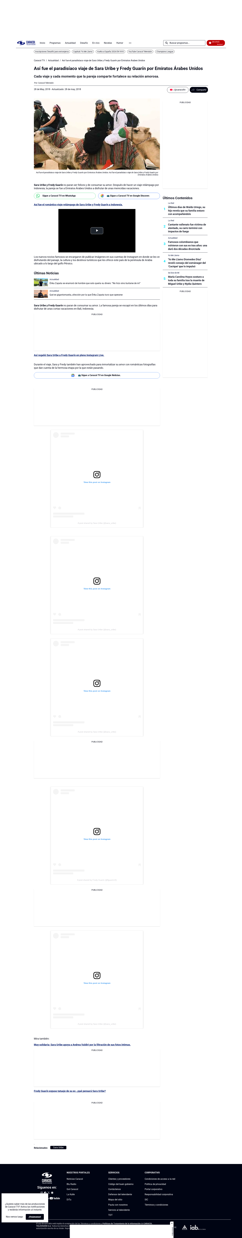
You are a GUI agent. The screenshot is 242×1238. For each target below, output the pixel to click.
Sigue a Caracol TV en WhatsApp (59, 195)
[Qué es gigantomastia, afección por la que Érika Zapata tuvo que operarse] (41, 294)
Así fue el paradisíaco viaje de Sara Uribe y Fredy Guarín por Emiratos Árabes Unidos (103, 60)
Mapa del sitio (115, 1199)
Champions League (164, 51)
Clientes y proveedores (119, 1179)
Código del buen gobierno (120, 1184)
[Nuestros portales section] (90, 1172)
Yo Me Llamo (173, 255)
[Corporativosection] (174, 1172)
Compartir (201, 89)
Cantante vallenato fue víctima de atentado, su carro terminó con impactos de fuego (187, 228)
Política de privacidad (155, 1184)
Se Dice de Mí (173, 273)
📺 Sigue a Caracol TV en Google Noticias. (99, 375)
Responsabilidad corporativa (159, 1194)
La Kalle (71, 1194)
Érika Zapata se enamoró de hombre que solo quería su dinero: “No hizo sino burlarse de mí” (95, 283)
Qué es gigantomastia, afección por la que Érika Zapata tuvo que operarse (86, 294)
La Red (171, 203)
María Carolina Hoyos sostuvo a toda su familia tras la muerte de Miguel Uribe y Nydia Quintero (186, 280)
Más (130, 43)
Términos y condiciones (156, 1204)
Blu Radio (71, 1184)
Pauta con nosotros (118, 1204)
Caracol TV (39, 60)
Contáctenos (114, 1189)
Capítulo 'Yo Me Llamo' (83, 51)
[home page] (26, 43)
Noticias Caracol (75, 1179)
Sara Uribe (58, 1147)
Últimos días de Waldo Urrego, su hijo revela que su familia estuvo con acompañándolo (186, 211)
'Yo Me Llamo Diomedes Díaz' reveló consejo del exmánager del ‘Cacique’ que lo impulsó (187, 263)
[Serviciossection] (132, 1172)
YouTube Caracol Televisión (140, 51)
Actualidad (53, 60)
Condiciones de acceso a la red (160, 1179)
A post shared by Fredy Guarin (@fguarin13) (97, 880)
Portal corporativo (153, 1189)
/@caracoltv (180, 89)
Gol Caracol (72, 1189)
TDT (110, 1215)
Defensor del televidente (120, 1194)
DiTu (69, 1199)
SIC (146, 1199)
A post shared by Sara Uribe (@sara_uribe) (97, 523)
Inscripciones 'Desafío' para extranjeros (52, 51)
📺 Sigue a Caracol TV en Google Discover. (128, 195)
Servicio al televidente (119, 1210)
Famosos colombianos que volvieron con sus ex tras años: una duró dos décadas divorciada (187, 245)
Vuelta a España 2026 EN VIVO (110, 51)
